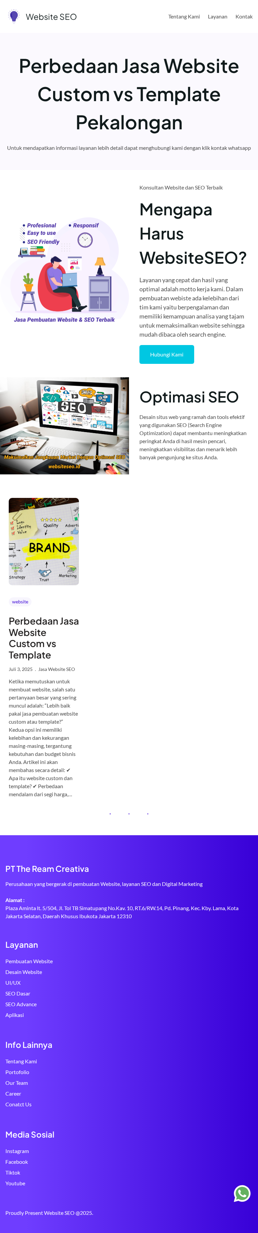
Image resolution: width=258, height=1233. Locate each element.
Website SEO (51, 16)
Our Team (16, 1082)
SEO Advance (21, 1004)
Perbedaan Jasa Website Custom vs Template (44, 637)
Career (13, 1093)
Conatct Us (18, 1104)
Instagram (17, 1151)
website (20, 601)
